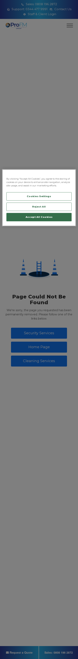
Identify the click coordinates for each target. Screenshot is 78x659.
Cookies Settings (39, 196)
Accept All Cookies (39, 217)
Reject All (39, 206)
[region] (39, 197)
